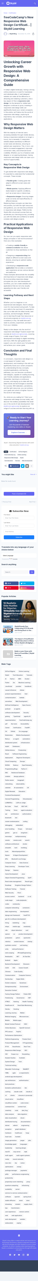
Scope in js (14, 1054)
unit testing (23, 945)
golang (7, 716)
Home (5, 13)
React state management (13, 881)
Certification (12, 13)
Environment (24, 986)
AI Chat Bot (26, 956)
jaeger (22, 1140)
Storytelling (25, 1054)
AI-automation (18, 787)
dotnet (7, 1125)
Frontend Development (12, 795)
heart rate (8, 1136)
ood (27, 930)
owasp (19, 1166)
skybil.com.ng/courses (19, 334)
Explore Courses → (19, 432)
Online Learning (22, 454)
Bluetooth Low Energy (19, 859)
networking (8, 784)
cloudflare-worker (11, 1103)
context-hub (22, 1106)
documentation (26, 1121)
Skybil (21, 457)
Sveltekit (22, 1058)
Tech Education (8, 460)
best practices (9, 1084)
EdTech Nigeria (23, 451)
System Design (10, 1061)
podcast (7, 709)
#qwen (7, 855)
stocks (25, 844)
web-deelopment (10, 1219)
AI (5, 679)
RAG (6, 772)
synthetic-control (10, 945)
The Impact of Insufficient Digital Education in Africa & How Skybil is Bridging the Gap (25, 641)
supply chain (28, 1204)
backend (21, 896)
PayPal (18, 1031)
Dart (26, 694)
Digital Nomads (10, 791)
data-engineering (11, 911)
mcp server (16, 1151)
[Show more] (31, 466)
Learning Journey (11, 1013)
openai (7, 934)
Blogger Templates (26, 1267)
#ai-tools (14, 724)
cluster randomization (12, 821)
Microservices (24, 1016)
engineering (25, 1125)
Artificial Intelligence (12, 705)
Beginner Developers (23, 757)
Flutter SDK (27, 994)
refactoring (25, 1185)
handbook (28, 686)
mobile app (16, 926)
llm (14, 682)
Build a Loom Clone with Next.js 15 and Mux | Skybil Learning (24, 653)
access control (10, 896)
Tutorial (22, 889)
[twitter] (14, 1255)
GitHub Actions (10, 750)
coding (25, 821)
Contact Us (27, 1264)
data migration (22, 1114)
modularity (27, 926)
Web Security (9, 893)
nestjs (7, 1159)
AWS (19, 679)
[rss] (28, 1255)
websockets (9, 1223)
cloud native (9, 1099)
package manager (11, 1170)
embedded (19, 825)
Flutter (7, 682)
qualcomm (27, 938)
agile (14, 1073)
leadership (8, 1148)
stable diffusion (10, 1200)
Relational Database (18, 772)
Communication (10, 975)
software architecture (12, 844)
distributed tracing (11, 1121)
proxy (28, 1181)
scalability (8, 1189)
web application (17, 1215)
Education (22, 791)
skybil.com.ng (26, 318)
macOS (7, 1151)
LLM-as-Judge (21, 802)
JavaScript (8, 686)
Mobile (7, 1020)
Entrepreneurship (10, 986)
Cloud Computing (10, 761)
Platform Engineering (12, 1039)
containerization (10, 697)
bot (16, 817)
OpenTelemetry (27, 765)
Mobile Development (23, 735)
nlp (16, 1163)
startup (30, 941)
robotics (7, 941)
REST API (24, 806)
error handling (9, 829)
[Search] (35, 3)
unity (6, 949)
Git (6, 731)
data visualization (11, 1118)
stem (27, 1200)
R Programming (27, 1043)
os (14, 934)
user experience (10, 1212)
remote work (17, 840)
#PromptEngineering (24, 953)
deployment (9, 757)
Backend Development (12, 964)
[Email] (27, 466)
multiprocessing (20, 836)
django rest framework (12, 915)
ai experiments (24, 1073)
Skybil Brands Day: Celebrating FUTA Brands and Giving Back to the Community (24, 628)
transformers (15, 1208)
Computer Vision (10, 863)
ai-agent (16, 739)
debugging (8, 825)
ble (26, 1088)
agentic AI (27, 716)
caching (7, 1091)
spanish (17, 1197)
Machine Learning (24, 682)
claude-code (18, 1091)
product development (25, 934)
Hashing (16, 1001)
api (6, 814)
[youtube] (19, 1255)
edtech (15, 1125)
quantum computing (11, 1185)
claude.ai (29, 1091)
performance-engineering (20, 1174)
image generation (11, 1140)
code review (24, 1103)
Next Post (32, 502)
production (8, 938)
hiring (7, 923)
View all (32, 474)
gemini (7, 832)
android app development (13, 1076)
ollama (22, 690)
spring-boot (27, 1197)
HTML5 (7, 1001)
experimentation (10, 720)
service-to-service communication (16, 1193)
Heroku (7, 1009)
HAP (29, 998)
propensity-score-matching (14, 1181)
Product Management (12, 1043)
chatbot (7, 776)
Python (12, 679)
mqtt (25, 1151)
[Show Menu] (2, 3)
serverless (8, 701)
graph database (20, 1129)
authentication (24, 1080)
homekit (17, 1136)
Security (26, 712)
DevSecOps (9, 979)
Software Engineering (19, 754)
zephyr (19, 1223)
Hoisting (16, 1009)
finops (20, 829)
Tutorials (17, 460)
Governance (20, 998)
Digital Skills (20, 979)
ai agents (17, 709)
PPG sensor (9, 1031)
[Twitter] (23, 466)
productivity (9, 1178)
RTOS (7, 1046)
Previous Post (7, 502)
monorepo (8, 836)
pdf (6, 724)
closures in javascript (25, 1095)
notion (22, 1163)
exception (8, 1129)
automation (26, 739)
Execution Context (11, 990)
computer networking (12, 908)
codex (7, 904)
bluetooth (8, 817)
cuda (16, 1110)
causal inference (10, 690)
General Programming (12, 799)
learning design (21, 1148)
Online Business (10, 1028)
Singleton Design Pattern (23, 885)
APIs (6, 859)
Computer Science (25, 975)
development (24, 911)
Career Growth (23, 968)
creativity (8, 1110)
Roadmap (8, 885)
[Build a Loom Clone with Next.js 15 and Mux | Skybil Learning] (8, 654)
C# (28, 787)
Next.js (7, 739)
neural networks (18, 1159)
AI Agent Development (20, 855)
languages (23, 1144)
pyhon (18, 938)
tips (6, 1208)
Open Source (26, 705)
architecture (15, 814)
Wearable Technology (12, 1069)
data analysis (9, 1114)
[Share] (32, 33)
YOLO (19, 893)
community (16, 904)
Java (23, 874)
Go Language (23, 731)
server (17, 1189)
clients (12, 1095)
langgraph (20, 780)
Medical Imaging (10, 1016)
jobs (29, 1140)
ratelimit (7, 787)
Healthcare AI (9, 1005)
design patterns (19, 776)
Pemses (16, 1267)
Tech (20, 1061)
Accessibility (25, 724)
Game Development (11, 874)
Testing (7, 810)
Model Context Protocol (12, 1024)
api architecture (10, 1080)
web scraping (9, 953)
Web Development (27, 460)
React (7, 754)
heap (27, 1133)
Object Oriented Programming (14, 878)
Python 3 (24, 769)
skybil (7, 746)
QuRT (30, 878)
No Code (8, 806)
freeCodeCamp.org (9, 454)
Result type (28, 881)
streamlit (8, 847)
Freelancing (9, 998)
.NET (17, 956)
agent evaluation (26, 810)
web (6, 1215)
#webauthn (9, 956)
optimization (9, 1166)
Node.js (15, 765)
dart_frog (25, 1110)
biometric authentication (13, 1088)
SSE (6, 1054)
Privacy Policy (17, 1264)
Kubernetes (9, 735)
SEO (26, 1050)
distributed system (11, 742)
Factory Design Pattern (12, 994)
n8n (6, 930)
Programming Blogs (11, 769)
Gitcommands (27, 799)
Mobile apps (17, 1020)
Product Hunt (26, 1039)
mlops (7, 926)
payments (24, 1170)
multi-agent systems (23, 1155)
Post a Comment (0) (19, 494)
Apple (16, 960)
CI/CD (7, 968)
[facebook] (10, 1255)
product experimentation (13, 694)
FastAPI (27, 727)
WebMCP (26, 1069)
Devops (22, 761)
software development (12, 712)
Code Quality (18, 971)
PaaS (16, 806)
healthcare (18, 1133)
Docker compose (10, 983)
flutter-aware (9, 780)
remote (7, 840)
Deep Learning (10, 866)
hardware (8, 1133)
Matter (22, 1013)
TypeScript (16, 716)
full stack (29, 829)
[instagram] (23, 1255)
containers (26, 908)
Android (7, 960)
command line (9, 1106)
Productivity (22, 750)
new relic (8, 1163)
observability (20, 784)
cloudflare (20, 1099)
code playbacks (21, 900)
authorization (26, 814)
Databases (16, 746)
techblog (24, 847)
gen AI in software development (15, 919)
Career (7, 727)
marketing (16, 923)
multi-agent (9, 1155)
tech (15, 847)
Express (15, 870)
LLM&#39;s (8, 802)
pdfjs (6, 1174)
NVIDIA (7, 765)
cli (6, 1095)
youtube (18, 686)
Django (7, 870)
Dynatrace (23, 983)
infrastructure (25, 742)
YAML (7, 1073)
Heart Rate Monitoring (25, 1005)
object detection (16, 930)
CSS (13, 968)
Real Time (27, 1046)
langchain (24, 832)
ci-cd (29, 896)
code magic (9, 900)
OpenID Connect (24, 1028)
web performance (18, 949)
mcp (24, 923)
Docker (27, 679)
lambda (21, 697)
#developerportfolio (18, 851)
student (17, 1204)
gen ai (15, 832)
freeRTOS (27, 915)
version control (24, 1212)
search (27, 840)
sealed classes (19, 941)
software (8, 1197)
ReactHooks (16, 1046)
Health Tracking (27, 1001)
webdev (22, 1219)
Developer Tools (23, 866)
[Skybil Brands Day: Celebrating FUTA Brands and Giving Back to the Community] (8, 629)
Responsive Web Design (11, 457)
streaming (8, 1204)
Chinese (8, 971)
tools (6, 851)
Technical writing (10, 1065)
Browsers (26, 964)
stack (21, 1200)
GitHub (13, 731)
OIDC (25, 1024)
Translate (14, 559)
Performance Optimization (13, 1035)
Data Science (24, 863)
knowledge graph (11, 1144)
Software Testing (10, 889)
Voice (15, 810)
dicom (22, 1118)
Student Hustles (10, 1058)
